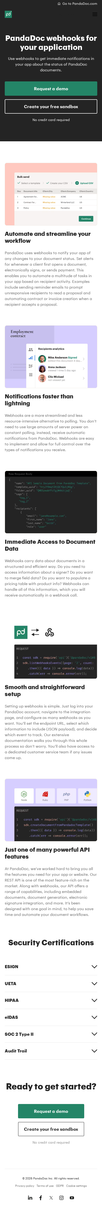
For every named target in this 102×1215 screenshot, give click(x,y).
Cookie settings (76, 1185)
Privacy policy (24, 1185)
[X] (51, 1198)
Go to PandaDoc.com (79, 3)
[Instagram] (61, 1198)
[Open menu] (95, 14)
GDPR (60, 1185)
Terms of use (45, 1185)
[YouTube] (72, 1198)
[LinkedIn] (30, 1198)
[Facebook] (40, 1198)
